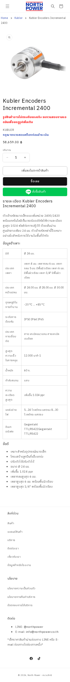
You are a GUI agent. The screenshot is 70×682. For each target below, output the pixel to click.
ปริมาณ (7, 150)
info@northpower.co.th (42, 632)
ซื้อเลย (35, 181)
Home (4, 18)
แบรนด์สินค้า (14, 532)
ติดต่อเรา (13, 548)
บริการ (11, 540)
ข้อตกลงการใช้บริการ (20, 605)
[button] (7, 6)
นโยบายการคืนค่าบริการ (21, 597)
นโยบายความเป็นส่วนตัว (21, 588)
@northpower (33, 627)
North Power (34, 675)
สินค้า (10, 523)
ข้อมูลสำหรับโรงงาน (19, 565)
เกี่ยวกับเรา (14, 557)
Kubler (19, 18)
